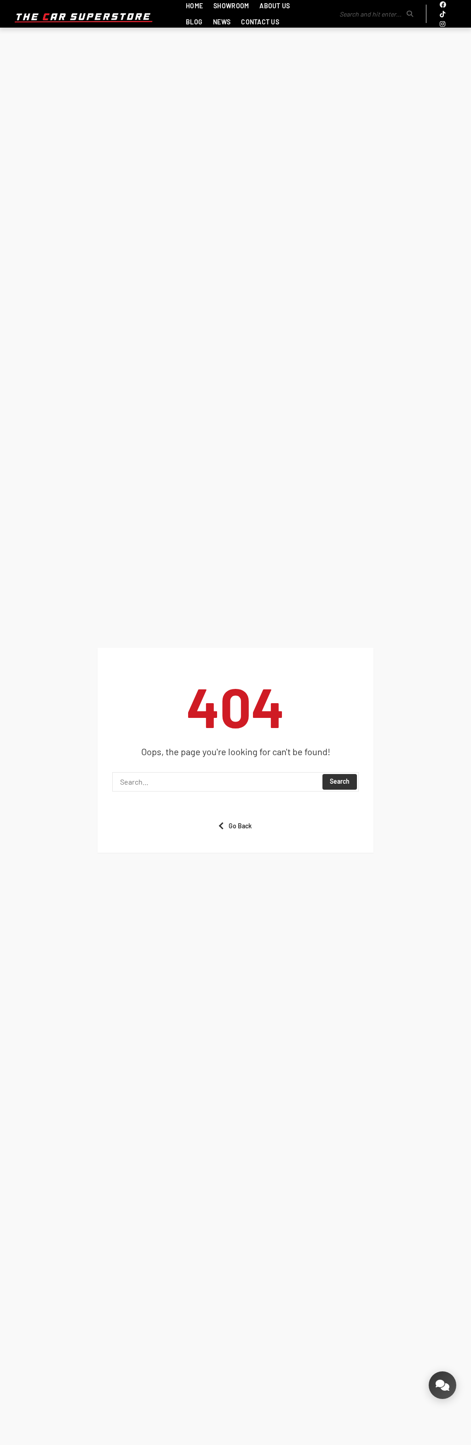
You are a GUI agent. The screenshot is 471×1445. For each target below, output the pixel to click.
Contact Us (260, 22)
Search (340, 781)
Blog (194, 22)
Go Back (240, 826)
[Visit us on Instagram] (442, 24)
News (221, 22)
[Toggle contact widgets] (442, 1385)
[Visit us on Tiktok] (442, 14)
